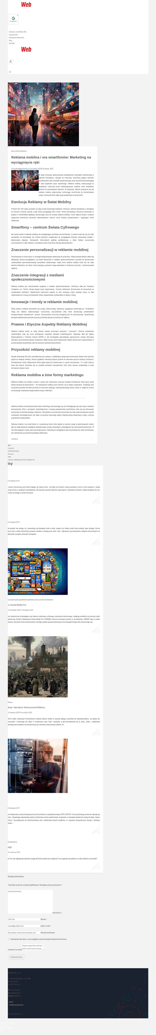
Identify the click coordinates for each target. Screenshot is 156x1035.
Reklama (23, 151)
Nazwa (44, 919)
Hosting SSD (13, 35)
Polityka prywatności (16, 1005)
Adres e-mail (46, 926)
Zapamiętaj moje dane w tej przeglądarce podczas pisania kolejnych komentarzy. (38, 939)
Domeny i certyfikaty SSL (18, 32)
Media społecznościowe (38, 600)
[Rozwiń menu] (10, 72)
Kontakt (12, 43)
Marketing (25, 600)
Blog (10, 40)
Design (19, 600)
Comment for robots (15, 950)
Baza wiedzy (15, 151)
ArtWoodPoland (13, 449)
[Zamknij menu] (0, 1020)
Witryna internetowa (48, 933)
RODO (11, 1002)
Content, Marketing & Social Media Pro (21, 457)
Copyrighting (12, 600)
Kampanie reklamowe (16, 38)
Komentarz (57, 913)
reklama (14, 439)
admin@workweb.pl (22, 169)
